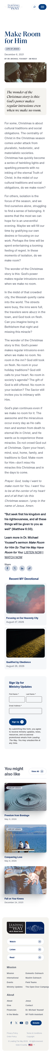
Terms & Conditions (34, 1033)
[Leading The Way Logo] (14, 6)
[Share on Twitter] (15, 568)
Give (9, 1005)
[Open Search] (34, 7)
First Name (14, 694)
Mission (10, 973)
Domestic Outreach (34, 973)
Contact (29, 1005)
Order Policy (12, 1036)
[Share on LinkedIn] (22, 568)
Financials (11, 1009)
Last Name (31, 694)
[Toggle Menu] (42, 7)
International (13, 977)
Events (10, 982)
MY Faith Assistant (34, 1014)
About (9, 1000)
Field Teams (31, 982)
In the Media (12, 1014)
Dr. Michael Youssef (35, 1009)
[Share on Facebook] (7, 568)
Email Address (15, 706)
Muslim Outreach (33, 977)
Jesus (28, 1000)
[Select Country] (31, 1045)
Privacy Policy (12, 1033)
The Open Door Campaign (37, 986)
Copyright (30, 1036)
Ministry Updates (15, 986)
